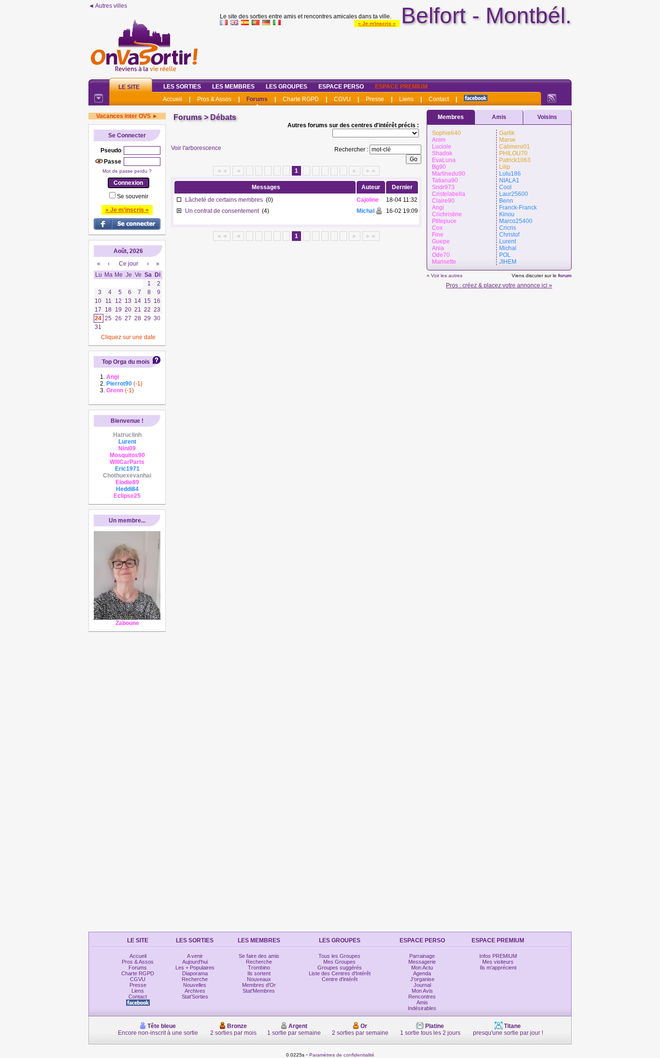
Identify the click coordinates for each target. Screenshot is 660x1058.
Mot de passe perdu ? (127, 171)
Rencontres (422, 996)
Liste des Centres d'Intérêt (340, 973)
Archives (195, 991)
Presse (375, 99)
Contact (439, 99)
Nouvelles (194, 985)
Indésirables (422, 1008)
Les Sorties (182, 86)
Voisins (547, 117)
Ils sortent (259, 973)
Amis (499, 117)
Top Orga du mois (126, 361)
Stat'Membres (259, 991)
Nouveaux (259, 979)
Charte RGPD (301, 99)
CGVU (342, 99)
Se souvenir (132, 196)
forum (565, 275)
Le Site (129, 87)
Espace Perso (341, 86)
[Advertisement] (396, 50)
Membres (451, 117)
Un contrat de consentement (222, 211)
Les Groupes (286, 86)
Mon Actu (422, 967)
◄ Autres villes (107, 5)
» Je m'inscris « (377, 23)
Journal (422, 985)
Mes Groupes (339, 962)
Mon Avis (422, 991)
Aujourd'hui (195, 962)
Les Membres (233, 86)
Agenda (422, 973)
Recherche (195, 979)
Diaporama (195, 973)
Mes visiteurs (498, 962)
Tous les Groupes (339, 956)
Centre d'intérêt (340, 979)
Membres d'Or (259, 985)
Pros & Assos (214, 99)
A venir (195, 956)
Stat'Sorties (195, 996)
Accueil (172, 99)
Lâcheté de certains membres (224, 199)
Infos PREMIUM (498, 956)
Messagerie (422, 962)
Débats (223, 117)
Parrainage (422, 956)
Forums (257, 99)
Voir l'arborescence (196, 148)
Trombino (259, 967)
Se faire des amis (259, 956)
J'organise (422, 979)
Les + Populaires (195, 967)
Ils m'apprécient (498, 967)
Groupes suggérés (339, 967)
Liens (406, 99)
